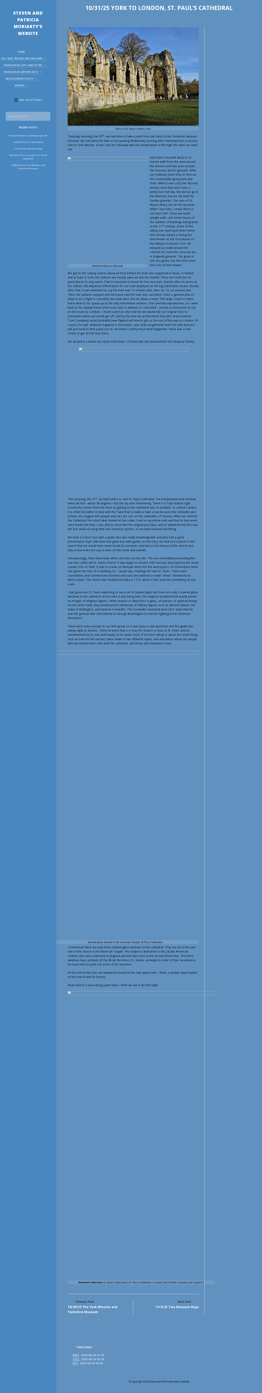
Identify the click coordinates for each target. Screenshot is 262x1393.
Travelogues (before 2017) (20, 72)
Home (21, 51)
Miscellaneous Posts (20, 78)
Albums (19, 85)
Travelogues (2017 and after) (22, 65)
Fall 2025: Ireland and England (21, 58)
